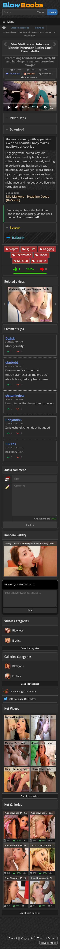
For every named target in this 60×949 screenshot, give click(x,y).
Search (52, 12)
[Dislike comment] (18, 351)
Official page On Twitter (22, 699)
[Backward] (4, 304)
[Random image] (26, 826)
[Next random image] (54, 558)
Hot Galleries (13, 804)
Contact (12, 938)
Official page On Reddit (23, 691)
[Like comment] (8, 351)
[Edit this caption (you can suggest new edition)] (55, 58)
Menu (10, 21)
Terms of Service (46, 938)
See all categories (30, 648)
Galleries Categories (18, 656)
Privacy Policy (48, 942)
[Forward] (55, 304)
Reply (52, 337)
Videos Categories (16, 621)
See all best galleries (30, 913)
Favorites (15, 74)
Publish (30, 525)
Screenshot (31, 77)
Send (30, 610)
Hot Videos (11, 708)
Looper (30, 74)
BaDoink (18, 238)
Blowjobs (18, 70)
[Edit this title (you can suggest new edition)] (50, 44)
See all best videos (30, 796)
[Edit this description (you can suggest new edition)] (53, 139)
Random (46, 74)
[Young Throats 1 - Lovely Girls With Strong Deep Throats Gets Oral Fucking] (30, 558)
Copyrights (27, 938)
